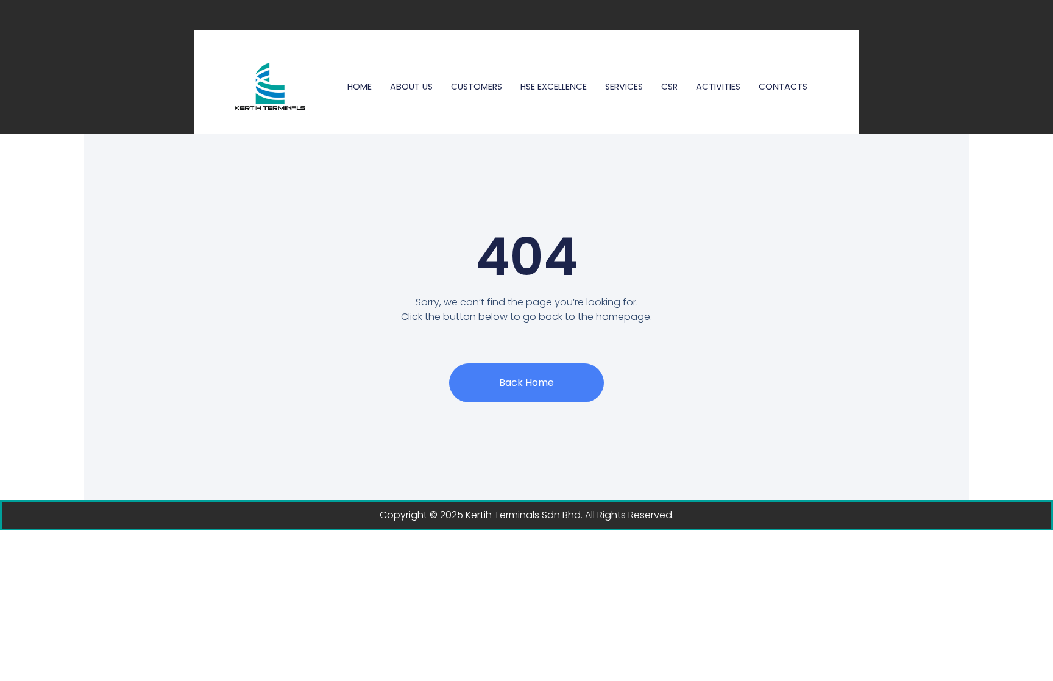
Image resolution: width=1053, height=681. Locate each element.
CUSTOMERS (476, 86)
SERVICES (624, 86)
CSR (669, 86)
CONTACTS (783, 86)
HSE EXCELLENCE (553, 86)
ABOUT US (411, 86)
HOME (359, 86)
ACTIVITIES (718, 86)
